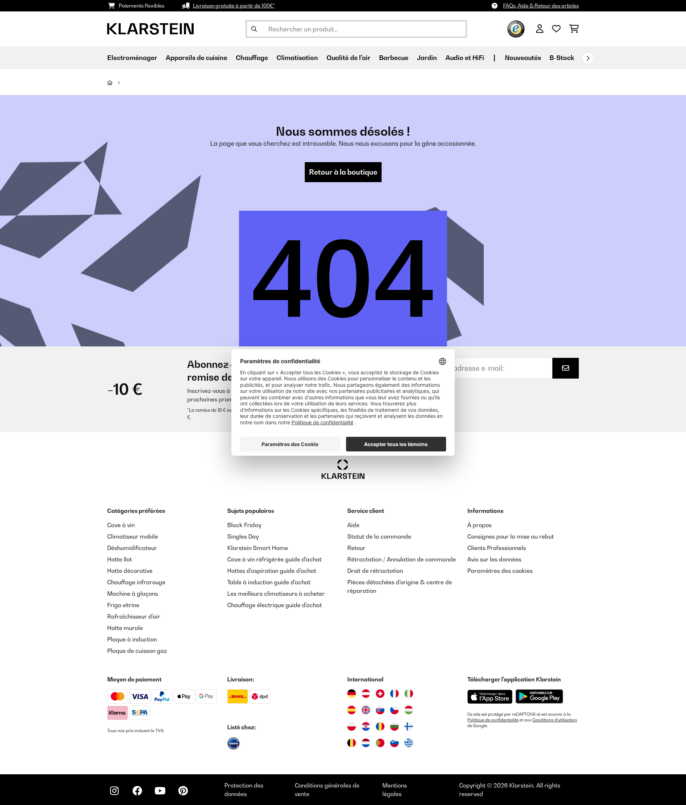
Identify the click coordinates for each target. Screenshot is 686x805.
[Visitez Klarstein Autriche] (366, 693)
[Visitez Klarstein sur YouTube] (160, 790)
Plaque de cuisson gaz (137, 650)
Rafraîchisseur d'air (133, 616)
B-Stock (562, 57)
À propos (479, 525)
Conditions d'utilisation (554, 720)
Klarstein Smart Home (257, 547)
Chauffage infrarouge (136, 582)
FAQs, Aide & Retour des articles (541, 5)
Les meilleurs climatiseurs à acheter (276, 593)
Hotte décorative (130, 570)
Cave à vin (121, 525)
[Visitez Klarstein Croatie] (366, 726)
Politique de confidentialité (492, 720)
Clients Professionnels (496, 547)
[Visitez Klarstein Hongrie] (408, 710)
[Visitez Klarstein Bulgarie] (394, 726)
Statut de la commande (379, 536)
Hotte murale (125, 627)
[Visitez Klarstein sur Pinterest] (183, 790)
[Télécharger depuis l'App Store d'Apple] (489, 696)
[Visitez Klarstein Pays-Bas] (366, 743)
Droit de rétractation (375, 570)
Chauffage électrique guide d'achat (274, 605)
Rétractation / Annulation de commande (401, 559)
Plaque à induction (132, 639)
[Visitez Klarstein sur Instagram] (114, 790)
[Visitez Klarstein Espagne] (351, 710)
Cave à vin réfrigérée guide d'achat (274, 559)
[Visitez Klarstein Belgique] (351, 743)
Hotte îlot (119, 559)
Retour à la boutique (343, 172)
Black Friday (244, 525)
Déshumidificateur (132, 547)
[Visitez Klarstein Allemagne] (351, 693)
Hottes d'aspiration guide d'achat (271, 570)
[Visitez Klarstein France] (394, 693)
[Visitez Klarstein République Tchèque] (394, 710)
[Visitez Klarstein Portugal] (380, 743)
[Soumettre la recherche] (254, 29)
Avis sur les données (494, 559)
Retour (356, 547)
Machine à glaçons (132, 593)
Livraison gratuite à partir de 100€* (234, 5)
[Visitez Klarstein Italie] (408, 693)
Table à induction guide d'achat (268, 582)
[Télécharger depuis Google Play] (539, 696)
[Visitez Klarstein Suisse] (380, 693)
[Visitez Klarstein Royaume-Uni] (366, 710)
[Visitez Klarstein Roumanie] (380, 726)
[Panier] (574, 28)
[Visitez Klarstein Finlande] (408, 726)
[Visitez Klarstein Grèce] (408, 743)
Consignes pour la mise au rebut (510, 536)
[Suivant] (587, 58)
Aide (353, 525)
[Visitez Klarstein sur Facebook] (137, 790)
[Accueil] (116, 82)
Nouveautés (523, 57)
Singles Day (243, 536)
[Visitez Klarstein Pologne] (351, 726)
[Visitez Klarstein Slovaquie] (380, 710)
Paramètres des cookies (500, 570)
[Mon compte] (539, 28)
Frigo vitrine (123, 605)
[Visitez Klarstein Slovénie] (394, 743)
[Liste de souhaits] (556, 28)
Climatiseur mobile (132, 536)
